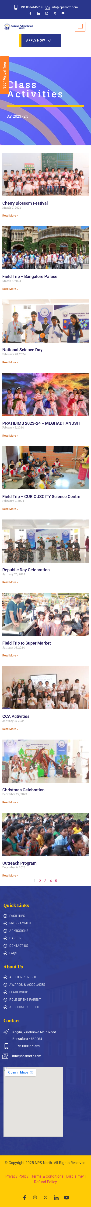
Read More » (10, 215)
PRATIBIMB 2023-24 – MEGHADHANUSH (41, 423)
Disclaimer (75, 1176)
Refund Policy (45, 1182)
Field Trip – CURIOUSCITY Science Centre (41, 496)
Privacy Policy (16, 1176)
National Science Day (22, 349)
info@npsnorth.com (26, 1056)
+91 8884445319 (28, 1046)
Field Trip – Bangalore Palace (29, 276)
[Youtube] (63, 13)
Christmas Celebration (23, 789)
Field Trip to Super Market (26, 643)
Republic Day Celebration (26, 569)
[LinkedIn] (38, 13)
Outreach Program (19, 863)
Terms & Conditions (47, 1176)
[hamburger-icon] (80, 27)
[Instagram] (46, 13)
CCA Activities (15, 716)
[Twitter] (54, 13)
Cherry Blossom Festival (25, 203)
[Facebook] (30, 13)
